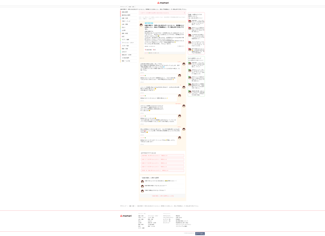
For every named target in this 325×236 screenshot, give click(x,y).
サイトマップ (166, 222)
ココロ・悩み (125, 45)
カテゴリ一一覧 (166, 221)
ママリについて (166, 215)
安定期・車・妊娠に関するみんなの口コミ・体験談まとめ (155, 170)
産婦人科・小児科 (126, 54)
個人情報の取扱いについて (182, 221)
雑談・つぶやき (126, 61)
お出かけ (124, 51)
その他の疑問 (125, 58)
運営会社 (178, 215)
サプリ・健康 (125, 39)
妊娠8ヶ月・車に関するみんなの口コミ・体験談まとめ (154, 163)
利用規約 (178, 219)
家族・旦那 (125, 48)
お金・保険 (125, 24)
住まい (123, 27)
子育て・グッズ (126, 21)
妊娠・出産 (125, 18)
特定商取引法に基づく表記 (182, 222)
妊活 (123, 36)
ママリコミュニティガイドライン (183, 224)
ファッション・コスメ (128, 42)
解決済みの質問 (126, 15)
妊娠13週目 (149, 49)
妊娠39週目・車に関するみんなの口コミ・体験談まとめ (154, 155)
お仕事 (123, 30)
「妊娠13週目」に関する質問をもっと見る (162, 196)
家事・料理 (125, 33)
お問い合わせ (179, 217)
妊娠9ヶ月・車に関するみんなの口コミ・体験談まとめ (154, 166)
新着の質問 (125, 12)
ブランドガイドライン (168, 217)
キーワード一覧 (166, 219)
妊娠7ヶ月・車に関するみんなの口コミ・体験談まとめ (154, 159)
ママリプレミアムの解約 (181, 226)
